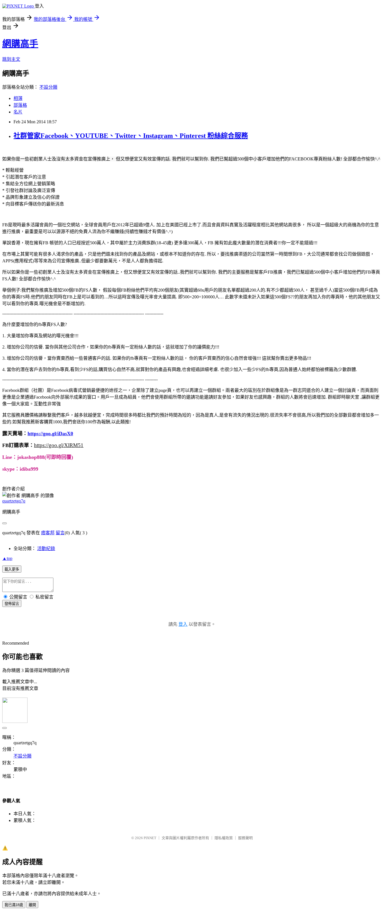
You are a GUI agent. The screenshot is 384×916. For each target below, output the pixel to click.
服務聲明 (245, 838)
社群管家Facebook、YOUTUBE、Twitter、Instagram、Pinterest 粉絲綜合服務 (130, 135)
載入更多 (11, 569)
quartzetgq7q (13, 501)
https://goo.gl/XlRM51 (58, 445)
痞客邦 (48, 532)
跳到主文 (11, 59)
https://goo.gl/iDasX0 (50, 433)
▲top (7, 558)
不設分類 (48, 87)
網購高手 (20, 44)
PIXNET (150, 838)
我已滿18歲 (13, 905)
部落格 (20, 105)
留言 (60, 532)
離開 (32, 905)
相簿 (17, 98)
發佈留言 (11, 604)
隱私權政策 (223, 838)
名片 (17, 112)
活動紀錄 (46, 548)
